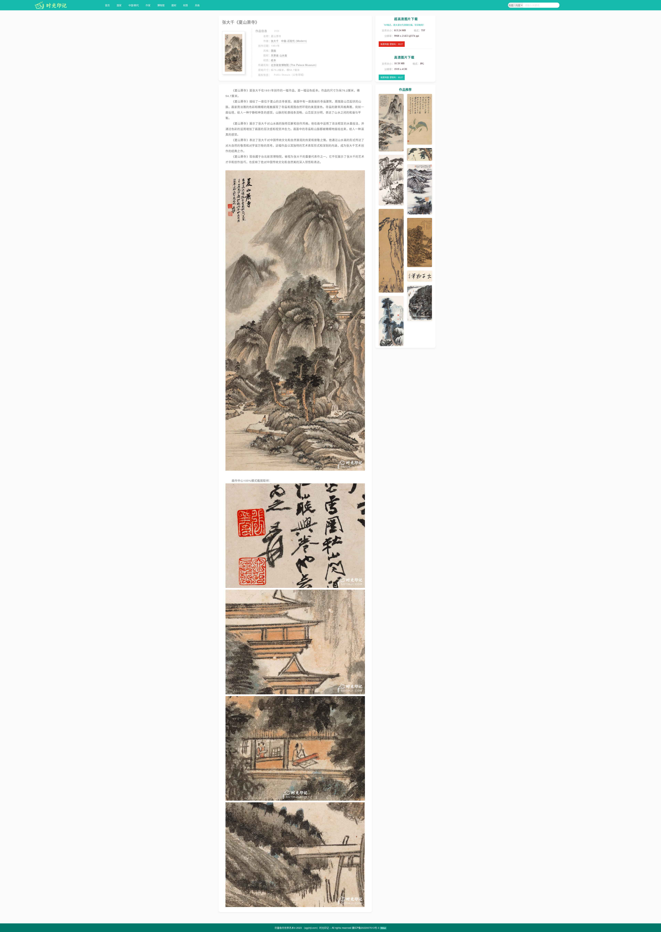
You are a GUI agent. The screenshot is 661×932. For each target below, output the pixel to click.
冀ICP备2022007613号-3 (365, 927)
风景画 (275, 55)
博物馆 (161, 5)
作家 (148, 5)
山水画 (283, 55)
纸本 (273, 60)
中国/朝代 (133, 5)
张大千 (275, 41)
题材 (173, 5)
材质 (185, 5)
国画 (273, 50)
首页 (107, 5)
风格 (197, 5)
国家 (119, 5)
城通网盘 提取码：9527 (391, 44)
